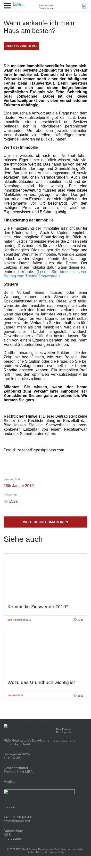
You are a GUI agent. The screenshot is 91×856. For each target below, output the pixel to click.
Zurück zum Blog (21, 46)
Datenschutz (13, 831)
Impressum (12, 838)
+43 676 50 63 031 (18, 817)
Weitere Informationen (45, 522)
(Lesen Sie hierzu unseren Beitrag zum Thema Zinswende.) (45, 274)
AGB (7, 834)
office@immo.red (17, 821)
